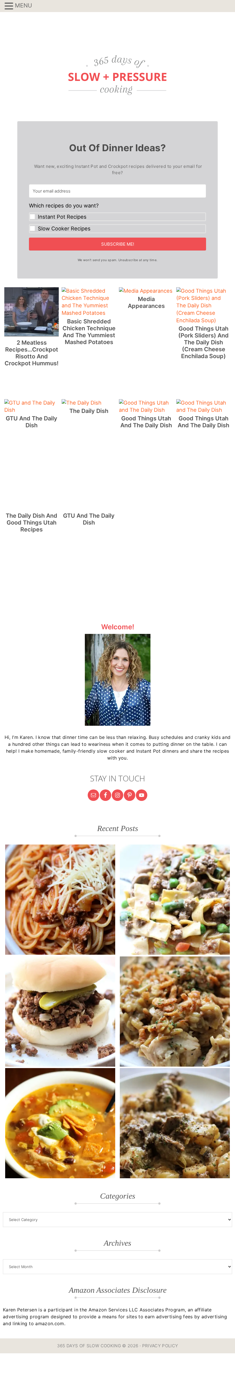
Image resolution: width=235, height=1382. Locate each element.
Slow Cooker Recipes (64, 228)
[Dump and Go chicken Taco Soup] (60, 1123)
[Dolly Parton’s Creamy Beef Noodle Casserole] (175, 900)
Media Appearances (146, 302)
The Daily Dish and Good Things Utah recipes (31, 522)
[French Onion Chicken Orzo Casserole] (175, 1011)
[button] (117, 217)
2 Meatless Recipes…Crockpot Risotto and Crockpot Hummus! (31, 353)
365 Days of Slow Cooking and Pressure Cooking (117, 75)
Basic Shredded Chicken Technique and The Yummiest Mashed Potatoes (88, 332)
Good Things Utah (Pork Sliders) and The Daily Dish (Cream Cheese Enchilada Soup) (203, 342)
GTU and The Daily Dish (31, 422)
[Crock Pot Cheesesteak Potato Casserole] (175, 1123)
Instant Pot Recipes (62, 216)
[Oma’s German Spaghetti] (60, 900)
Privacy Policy (160, 1345)
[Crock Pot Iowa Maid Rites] (60, 1011)
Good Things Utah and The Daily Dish (146, 422)
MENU (23, 5)
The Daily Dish (88, 410)
